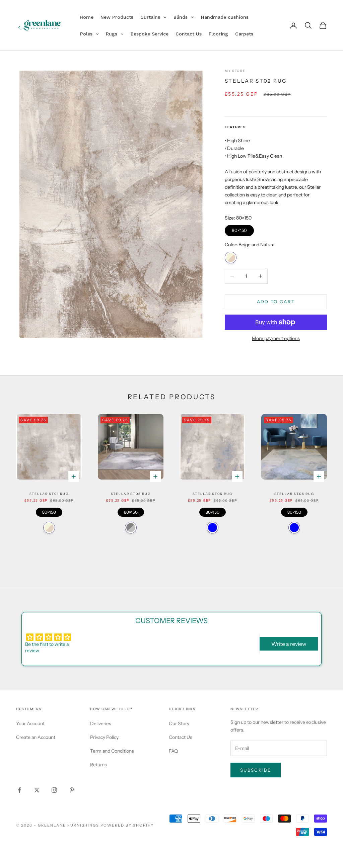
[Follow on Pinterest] (71, 790)
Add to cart (276, 301)
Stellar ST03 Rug (131, 494)
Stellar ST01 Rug (49, 494)
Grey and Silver (131, 527)
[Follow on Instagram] (54, 790)
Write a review (288, 644)
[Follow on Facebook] (19, 790)
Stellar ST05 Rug (212, 494)
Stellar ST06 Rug (294, 494)
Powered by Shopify (127, 825)
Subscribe (255, 770)
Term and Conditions (112, 751)
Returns (98, 765)
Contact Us (180, 737)
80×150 (239, 229)
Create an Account (35, 737)
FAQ (173, 751)
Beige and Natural (230, 257)
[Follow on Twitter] (36, 790)
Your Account (30, 723)
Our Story (179, 723)
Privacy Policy (104, 737)
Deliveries (100, 723)
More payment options (276, 338)
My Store (235, 71)
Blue (212, 527)
